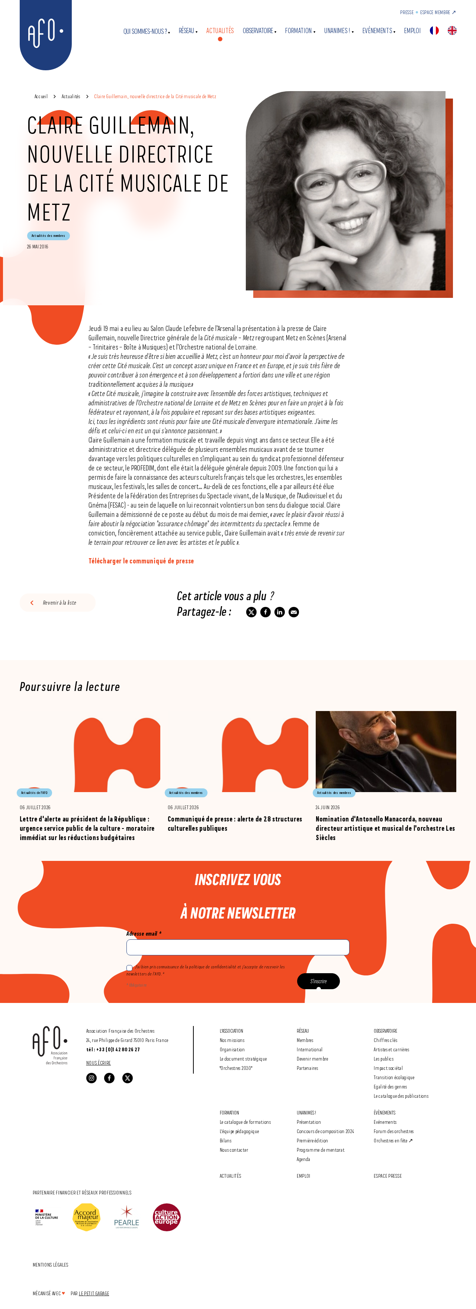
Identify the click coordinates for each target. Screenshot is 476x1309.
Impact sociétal (388, 1068)
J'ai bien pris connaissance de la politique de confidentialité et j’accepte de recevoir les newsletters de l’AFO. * (205, 970)
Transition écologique (394, 1077)
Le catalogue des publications (401, 1096)
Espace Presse (388, 1176)
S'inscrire (319, 981)
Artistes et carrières (391, 1049)
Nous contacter (234, 1149)
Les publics (384, 1058)
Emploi (412, 30)
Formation (298, 30)
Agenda (304, 1159)
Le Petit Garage (94, 1293)
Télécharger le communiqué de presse (141, 560)
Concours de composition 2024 (325, 1131)
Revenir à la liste (60, 602)
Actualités (220, 30)
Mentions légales (50, 1264)
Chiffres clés (385, 1040)
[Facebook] (109, 1078)
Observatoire (258, 30)
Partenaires (307, 1068)
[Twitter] (127, 1078)
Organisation (232, 1049)
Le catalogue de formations (245, 1122)
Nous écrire (98, 1062)
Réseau (186, 30)
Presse (407, 12)
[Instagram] (91, 1078)
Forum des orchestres (394, 1131)
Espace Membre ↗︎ (438, 12)
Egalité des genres (390, 1086)
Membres (305, 1040)
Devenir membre (312, 1058)
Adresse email (143, 933)
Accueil (41, 96)
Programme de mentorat (321, 1149)
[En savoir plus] (90, 776)
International (310, 1049)
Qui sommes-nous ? (145, 31)
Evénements (377, 30)
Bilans (226, 1140)
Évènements (384, 1112)
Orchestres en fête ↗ (394, 1140)
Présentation (309, 1122)
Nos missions (232, 1040)
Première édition (312, 1140)
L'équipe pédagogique (239, 1131)
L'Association (231, 1030)
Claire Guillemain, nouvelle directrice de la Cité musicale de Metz (155, 96)
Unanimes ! (337, 30)
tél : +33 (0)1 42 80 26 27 (113, 1049)
